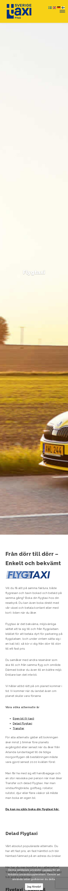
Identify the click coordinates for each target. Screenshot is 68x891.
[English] (54, 7)
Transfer (18, 728)
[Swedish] (50, 7)
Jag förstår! (34, 886)
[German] (59, 7)
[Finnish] (63, 7)
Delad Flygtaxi (22, 723)
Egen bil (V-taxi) (23, 718)
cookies (47, 869)
